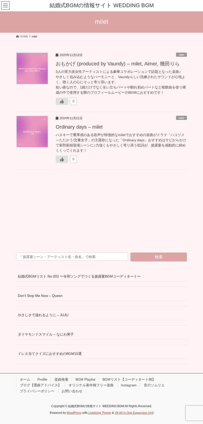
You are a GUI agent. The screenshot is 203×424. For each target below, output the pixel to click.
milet (181, 54)
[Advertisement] (101, 211)
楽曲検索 (61, 379)
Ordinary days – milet (79, 127)
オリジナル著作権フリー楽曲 (91, 385)
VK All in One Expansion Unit (134, 413)
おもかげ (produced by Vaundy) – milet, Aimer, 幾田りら (118, 63)
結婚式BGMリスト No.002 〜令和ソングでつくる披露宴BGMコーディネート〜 (79, 276)
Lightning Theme (99, 413)
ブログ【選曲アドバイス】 (40, 385)
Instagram (129, 385)
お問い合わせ (72, 391)
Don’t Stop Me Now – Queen (40, 296)
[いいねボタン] (62, 101)
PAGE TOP (193, 406)
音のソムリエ (154, 385)
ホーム (25, 379)
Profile (42, 379)
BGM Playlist (85, 379)
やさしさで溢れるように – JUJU (43, 315)
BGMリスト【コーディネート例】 (128, 379)
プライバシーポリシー (37, 391)
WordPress (74, 413)
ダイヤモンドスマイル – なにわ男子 (46, 334)
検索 (159, 257)
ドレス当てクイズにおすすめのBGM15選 (50, 354)
